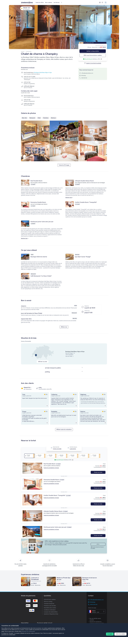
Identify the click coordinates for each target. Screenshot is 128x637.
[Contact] (100, 2)
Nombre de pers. (73, 447)
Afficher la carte (42, 361)
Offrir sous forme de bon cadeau (93, 55)
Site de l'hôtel (68, 356)
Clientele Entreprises (49, 603)
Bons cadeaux (48, 2)
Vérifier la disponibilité (93, 51)
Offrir (98, 544)
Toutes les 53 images (64, 165)
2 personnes (73, 449)
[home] (27, 2)
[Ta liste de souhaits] (102, 2)
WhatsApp (83, 75)
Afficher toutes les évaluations (64, 429)
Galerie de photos (101, 7)
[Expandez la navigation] (62, 2)
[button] (32, 468)
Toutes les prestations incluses (51, 467)
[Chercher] (105, 2)
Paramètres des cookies (50, 607)
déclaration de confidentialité (28, 631)
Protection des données (50, 605)
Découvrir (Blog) (48, 601)
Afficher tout (64, 327)
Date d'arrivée (56, 447)
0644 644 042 (84, 78)
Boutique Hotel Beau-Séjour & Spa (43, 72)
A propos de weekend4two (51, 612)
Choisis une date (57, 449)
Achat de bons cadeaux (50, 599)
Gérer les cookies (120, 634)
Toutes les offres (40, 2)
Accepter (109, 634)
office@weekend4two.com (87, 73)
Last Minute (56, 2)
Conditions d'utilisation (50, 609)
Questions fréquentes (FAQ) (51, 614)
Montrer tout (68, 197)
